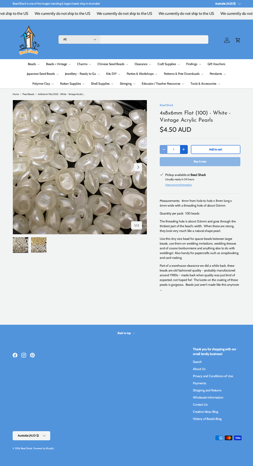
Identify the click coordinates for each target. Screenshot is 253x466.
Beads (32, 64)
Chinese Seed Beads (110, 64)
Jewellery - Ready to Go (80, 74)
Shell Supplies (100, 83)
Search (197, 362)
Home (16, 94)
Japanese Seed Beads (41, 74)
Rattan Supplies (70, 83)
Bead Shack (166, 105)
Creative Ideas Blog (205, 412)
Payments (199, 383)
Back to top (124, 333)
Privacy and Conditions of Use (213, 376)
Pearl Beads (28, 94)
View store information (178, 185)
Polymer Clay (41, 83)
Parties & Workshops (140, 74)
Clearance (141, 64)
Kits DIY (111, 74)
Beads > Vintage (56, 64)
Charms (82, 64)
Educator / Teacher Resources (161, 83)
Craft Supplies (167, 64)
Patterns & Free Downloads (182, 74)
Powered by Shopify (43, 448)
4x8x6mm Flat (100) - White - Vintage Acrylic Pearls (61, 94)
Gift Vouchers (216, 64)
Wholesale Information (208, 397)
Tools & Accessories (203, 83)
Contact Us (200, 404)
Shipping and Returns (207, 390)
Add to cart (215, 149)
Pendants (216, 74)
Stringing (126, 83)
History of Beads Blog (207, 419)
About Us (199, 369)
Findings (191, 64)
